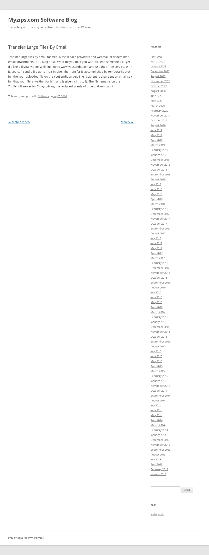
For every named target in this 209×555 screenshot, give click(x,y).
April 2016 (156, 307)
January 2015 (158, 381)
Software (43, 96)
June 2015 (156, 356)
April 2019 (156, 140)
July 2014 (156, 405)
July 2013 (156, 459)
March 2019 (158, 145)
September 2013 (160, 449)
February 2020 (159, 110)
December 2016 (160, 268)
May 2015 (156, 361)
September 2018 (160, 174)
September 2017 (160, 228)
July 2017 (156, 238)
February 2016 (159, 317)
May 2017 (156, 248)
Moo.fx (127, 122)
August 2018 (158, 179)
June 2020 (156, 96)
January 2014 (158, 435)
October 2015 (159, 336)
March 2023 (158, 61)
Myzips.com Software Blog (42, 19)
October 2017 (159, 223)
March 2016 (158, 312)
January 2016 (158, 322)
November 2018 (160, 164)
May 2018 (156, 194)
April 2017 (156, 253)
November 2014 (160, 386)
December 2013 (160, 440)
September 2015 (160, 341)
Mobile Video (19, 122)
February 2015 (159, 376)
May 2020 (156, 101)
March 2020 (158, 105)
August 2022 (158, 76)
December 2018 (160, 160)
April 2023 (156, 56)
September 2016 (160, 282)
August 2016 (158, 287)
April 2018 (156, 199)
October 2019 (159, 120)
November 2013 (160, 444)
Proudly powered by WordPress (26, 537)
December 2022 (160, 71)
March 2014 (158, 425)
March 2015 (158, 371)
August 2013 (158, 454)
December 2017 (160, 214)
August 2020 (158, 91)
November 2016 (160, 273)
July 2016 (156, 292)
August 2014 (158, 400)
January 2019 (158, 155)
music (161, 514)
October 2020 (159, 86)
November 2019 (160, 115)
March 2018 (158, 204)
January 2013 (158, 474)
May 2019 (156, 135)
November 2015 (160, 331)
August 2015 (158, 346)
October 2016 (159, 277)
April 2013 (156, 464)
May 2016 (156, 302)
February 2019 (159, 150)
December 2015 (160, 327)
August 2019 (158, 125)
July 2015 (156, 351)
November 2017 (160, 218)
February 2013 (159, 469)
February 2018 (159, 209)
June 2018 (156, 189)
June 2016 (156, 297)
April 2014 (156, 420)
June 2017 (156, 243)
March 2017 (158, 258)
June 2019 (156, 130)
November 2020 (160, 81)
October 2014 (159, 390)
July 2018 (156, 184)
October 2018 (159, 169)
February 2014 (159, 430)
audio (154, 514)
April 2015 (156, 366)
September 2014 (160, 395)
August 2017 (158, 233)
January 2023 (158, 66)
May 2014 (156, 415)
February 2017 (159, 263)
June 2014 (156, 410)
